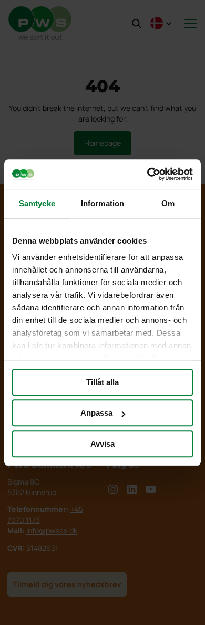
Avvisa (102, 443)
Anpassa (96, 412)
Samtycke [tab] (37, 203)
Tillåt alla (102, 382)
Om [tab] (168, 203)
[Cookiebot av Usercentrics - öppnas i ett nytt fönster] (147, 174)
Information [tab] (102, 203)
